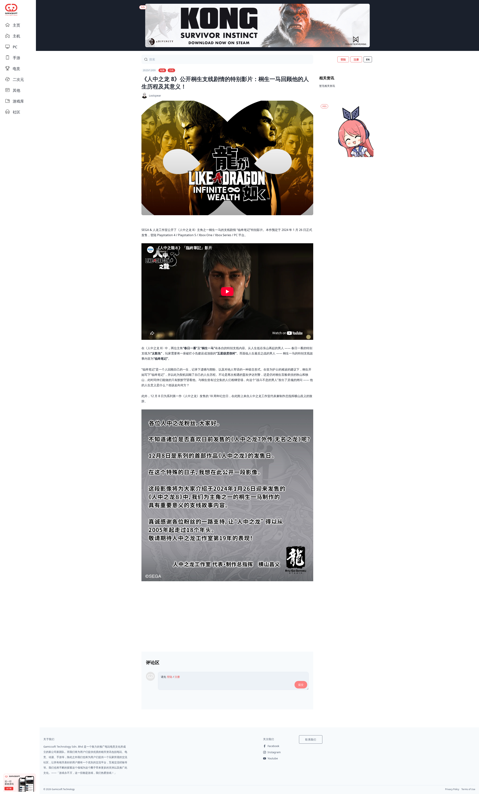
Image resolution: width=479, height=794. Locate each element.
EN (368, 59)
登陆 (343, 59)
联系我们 (310, 739)
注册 (356, 59)
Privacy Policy (452, 789)
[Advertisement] (227, 615)
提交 (300, 684)
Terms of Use (468, 789)
